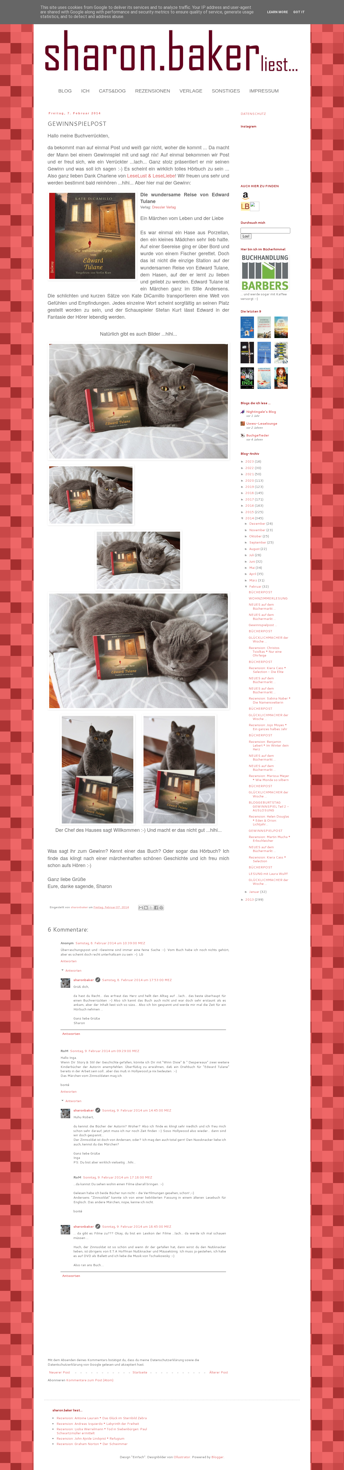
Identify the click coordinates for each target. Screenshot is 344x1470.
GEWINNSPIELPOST (265, 830)
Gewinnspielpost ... (263, 625)
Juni (252, 561)
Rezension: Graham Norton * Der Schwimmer (92, 1443)
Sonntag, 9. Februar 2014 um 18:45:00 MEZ (136, 1226)
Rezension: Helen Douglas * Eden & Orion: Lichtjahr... (269, 820)
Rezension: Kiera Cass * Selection (267, 859)
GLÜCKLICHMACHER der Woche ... (268, 639)
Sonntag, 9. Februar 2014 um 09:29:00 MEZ (104, 1051)
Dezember (257, 523)
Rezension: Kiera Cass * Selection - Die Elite (267, 670)
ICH (85, 91)
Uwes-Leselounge (261, 423)
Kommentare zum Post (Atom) (89, 1380)
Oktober (256, 536)
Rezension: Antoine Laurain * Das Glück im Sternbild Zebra (101, 1418)
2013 (250, 899)
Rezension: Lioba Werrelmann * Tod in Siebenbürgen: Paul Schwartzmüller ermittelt (101, 1431)
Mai (252, 567)
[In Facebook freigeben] (156, 907)
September (258, 542)
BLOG (65, 91)
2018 (250, 493)
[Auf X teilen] (151, 907)
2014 (250, 518)
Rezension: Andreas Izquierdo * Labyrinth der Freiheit (97, 1423)
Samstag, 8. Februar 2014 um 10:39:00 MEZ (110, 943)
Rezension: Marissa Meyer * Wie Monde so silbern (269, 777)
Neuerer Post (59, 1372)
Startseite (139, 1372)
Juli (252, 555)
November (257, 530)
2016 (250, 505)
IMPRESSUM (264, 91)
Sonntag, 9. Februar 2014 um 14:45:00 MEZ (136, 1110)
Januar (254, 891)
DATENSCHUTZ (253, 113)
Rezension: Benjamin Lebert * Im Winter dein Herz (269, 745)
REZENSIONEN (152, 91)
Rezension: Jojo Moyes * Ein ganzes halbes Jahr (268, 727)
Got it (299, 12)
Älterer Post (218, 1372)
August (254, 548)
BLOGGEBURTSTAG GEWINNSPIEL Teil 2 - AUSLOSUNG (269, 806)
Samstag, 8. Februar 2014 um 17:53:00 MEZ (137, 980)
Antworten (68, 961)
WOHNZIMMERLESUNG (268, 598)
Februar (255, 586)
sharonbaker (83, 980)
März (253, 580)
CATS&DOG (112, 91)
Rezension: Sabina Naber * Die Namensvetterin (270, 700)
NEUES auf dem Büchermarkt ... (262, 606)
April (253, 573)
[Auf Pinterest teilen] (161, 907)
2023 (250, 461)
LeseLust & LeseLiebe (151, 175)
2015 (250, 512)
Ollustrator (182, 1457)
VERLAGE (191, 91)
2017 (250, 499)
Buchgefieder (257, 435)
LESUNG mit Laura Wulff (268, 873)
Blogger (217, 1457)
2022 (250, 468)
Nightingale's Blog (261, 411)
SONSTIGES (226, 91)
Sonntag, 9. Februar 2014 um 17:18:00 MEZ (117, 1177)
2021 (250, 474)
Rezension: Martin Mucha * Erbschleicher (269, 839)
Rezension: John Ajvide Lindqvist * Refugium (90, 1438)
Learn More (277, 12)
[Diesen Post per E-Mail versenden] (141, 907)
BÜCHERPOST (260, 592)
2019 (250, 486)
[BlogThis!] (146, 907)
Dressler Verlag (164, 207)
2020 (250, 480)
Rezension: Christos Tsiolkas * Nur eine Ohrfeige (265, 651)
